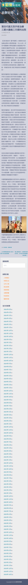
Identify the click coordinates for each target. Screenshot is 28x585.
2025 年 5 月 (7, 342)
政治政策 (6, 287)
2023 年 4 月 (7, 415)
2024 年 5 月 (7, 375)
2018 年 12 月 (8, 568)
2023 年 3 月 (7, 418)
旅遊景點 (6, 290)
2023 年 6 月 (7, 409)
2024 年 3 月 (7, 381)
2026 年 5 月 (7, 315)
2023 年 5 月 (7, 412)
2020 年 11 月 (8, 499)
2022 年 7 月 (7, 442)
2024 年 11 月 (8, 357)
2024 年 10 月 (8, 360)
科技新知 (5, 247)
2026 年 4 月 (7, 318)
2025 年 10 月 (8, 336)
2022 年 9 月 (7, 436)
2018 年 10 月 (8, 574)
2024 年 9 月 (7, 363)
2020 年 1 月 (7, 529)
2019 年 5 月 (7, 553)
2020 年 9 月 (7, 505)
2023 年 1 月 (7, 424)
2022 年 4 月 (7, 451)
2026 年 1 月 (7, 327)
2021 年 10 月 (8, 469)
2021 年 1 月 (7, 493)
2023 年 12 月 (8, 391)
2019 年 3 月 (7, 559)
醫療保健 (10, 247)
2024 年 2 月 (7, 385)
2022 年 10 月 (8, 433)
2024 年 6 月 (7, 372)
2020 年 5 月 (7, 517)
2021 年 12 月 (8, 463)
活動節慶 (6, 293)
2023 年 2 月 (7, 421)
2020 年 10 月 (8, 502)
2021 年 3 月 (7, 487)
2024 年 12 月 (8, 354)
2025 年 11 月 (8, 333)
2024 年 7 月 (7, 369)
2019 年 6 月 (7, 550)
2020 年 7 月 (7, 511)
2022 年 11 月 (8, 430)
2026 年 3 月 (7, 321)
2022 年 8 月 (7, 439)
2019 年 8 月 (7, 544)
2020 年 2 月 (7, 526)
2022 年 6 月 (7, 445)
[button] (25, 4)
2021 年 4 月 (7, 484)
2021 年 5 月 (7, 481)
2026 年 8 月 (7, 309)
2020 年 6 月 (7, 514)
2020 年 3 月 (7, 523)
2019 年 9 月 (7, 541)
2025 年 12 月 (8, 330)
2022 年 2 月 (7, 457)
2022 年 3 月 (7, 454)
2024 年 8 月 (7, 366)
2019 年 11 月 (8, 535)
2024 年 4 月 (7, 378)
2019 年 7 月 (7, 547)
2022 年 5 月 (7, 448)
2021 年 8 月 (7, 475)
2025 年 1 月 (7, 351)
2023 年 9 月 (7, 400)
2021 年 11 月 (8, 466)
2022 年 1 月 (7, 460)
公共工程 (6, 284)
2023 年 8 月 (7, 403)
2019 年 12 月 (8, 532)
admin (4, 35)
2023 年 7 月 (7, 406)
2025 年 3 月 (7, 345)
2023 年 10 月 (8, 397)
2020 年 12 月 (8, 496)
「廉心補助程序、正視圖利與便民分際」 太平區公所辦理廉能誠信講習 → (21, 253)
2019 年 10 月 (8, 538)
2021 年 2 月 (7, 490)
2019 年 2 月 (7, 562)
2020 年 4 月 (7, 520)
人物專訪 (6, 278)
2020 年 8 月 (7, 508)
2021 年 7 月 (7, 478)
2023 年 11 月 (8, 394)
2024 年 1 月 (7, 387)
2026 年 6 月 (7, 312)
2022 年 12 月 (8, 427)
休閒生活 (6, 281)
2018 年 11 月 (8, 571)
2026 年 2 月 (7, 324)
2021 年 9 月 (7, 472)
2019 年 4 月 (7, 556)
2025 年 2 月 (7, 348)
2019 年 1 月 (7, 565)
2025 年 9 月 (7, 339)
